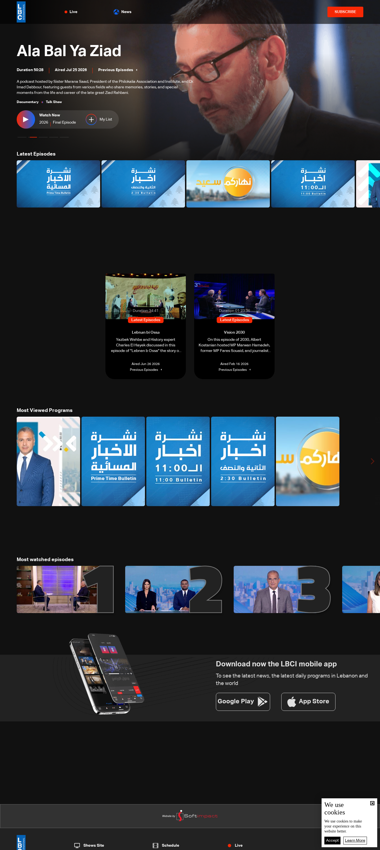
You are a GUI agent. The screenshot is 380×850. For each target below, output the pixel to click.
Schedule (170, 846)
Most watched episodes (45, 559)
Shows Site (93, 846)
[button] (22, 137)
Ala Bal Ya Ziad (69, 51)
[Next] (373, 184)
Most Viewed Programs (45, 410)
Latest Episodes (36, 154)
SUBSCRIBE (345, 12)
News (126, 12)
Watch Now (49, 115)
